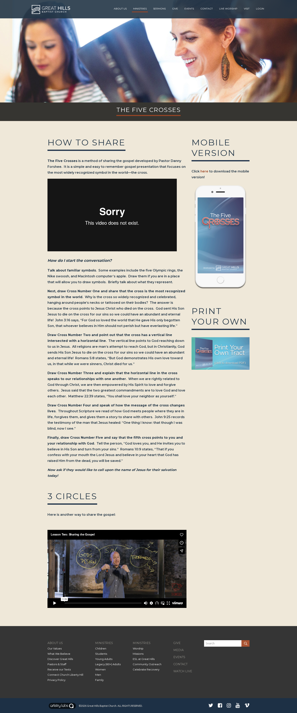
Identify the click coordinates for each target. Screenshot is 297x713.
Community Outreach (147, 664)
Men (98, 674)
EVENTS (179, 657)
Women (100, 669)
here (204, 171)
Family (99, 680)
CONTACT (180, 664)
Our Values (54, 648)
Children (100, 648)
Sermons (159, 8)
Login (260, 8)
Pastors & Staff (56, 664)
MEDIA (178, 650)
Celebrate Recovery (146, 669)
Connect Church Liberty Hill (65, 674)
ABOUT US (55, 643)
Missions (138, 653)
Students (101, 653)
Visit (247, 8)
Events (189, 8)
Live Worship (228, 8)
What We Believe (58, 653)
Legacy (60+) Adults (108, 664)
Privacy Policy (56, 680)
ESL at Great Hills (144, 659)
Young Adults (103, 659)
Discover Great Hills (60, 659)
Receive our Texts (59, 669)
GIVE (177, 643)
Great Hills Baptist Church (101, 706)
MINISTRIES (104, 643)
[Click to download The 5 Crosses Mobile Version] (221, 290)
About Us (120, 8)
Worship (138, 648)
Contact (206, 8)
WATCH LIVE (182, 671)
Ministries (140, 8)
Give (175, 8)
